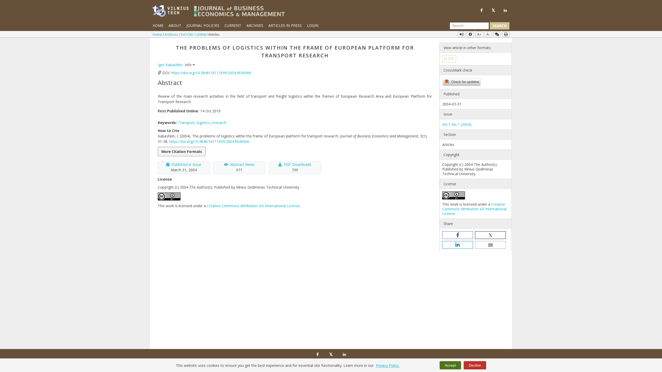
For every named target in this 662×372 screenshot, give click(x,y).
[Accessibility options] (470, 34)
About (175, 25)
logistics (203, 122)
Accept (450, 365)
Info (189, 64)
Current (232, 25)
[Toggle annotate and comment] (497, 34)
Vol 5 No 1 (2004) (193, 34)
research (219, 122)
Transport (186, 122)
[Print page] (505, 34)
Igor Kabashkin (171, 64)
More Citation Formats (181, 151)
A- (488, 34)
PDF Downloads (297, 164)
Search (500, 25)
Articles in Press (285, 25)
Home (158, 25)
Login (312, 25)
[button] (457, 235)
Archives (254, 25)
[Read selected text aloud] (461, 34)
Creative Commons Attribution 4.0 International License (253, 205)
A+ (479, 34)
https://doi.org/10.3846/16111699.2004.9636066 (211, 72)
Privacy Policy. (388, 365)
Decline (475, 365)
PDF (451, 59)
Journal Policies (202, 25)
